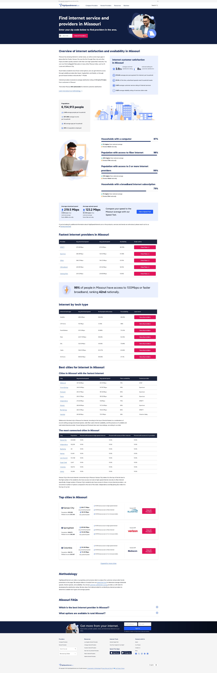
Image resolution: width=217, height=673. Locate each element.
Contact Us (137, 647)
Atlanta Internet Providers (90, 656)
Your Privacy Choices (119, 668)
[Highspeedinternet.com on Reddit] (145, 654)
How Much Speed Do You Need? (117, 645)
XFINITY (62, 247)
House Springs (64, 387)
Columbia (63, 467)
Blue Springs (63, 410)
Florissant (63, 392)
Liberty (62, 471)
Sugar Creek (63, 462)
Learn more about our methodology (70, 91)
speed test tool (101, 582)
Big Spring (63, 449)
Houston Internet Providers (90, 647)
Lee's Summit (63, 458)
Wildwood (63, 383)
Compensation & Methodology (94, 668)
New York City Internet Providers (91, 650)
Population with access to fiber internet (129, 152)
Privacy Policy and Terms (106, 668)
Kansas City (63, 440)
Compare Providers (92, 5)
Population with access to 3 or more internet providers (129, 168)
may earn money (64, 1)
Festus (62, 396)
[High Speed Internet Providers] (69, 5)
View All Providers (147, 511)
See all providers (142, 317)
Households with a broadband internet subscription (129, 184)
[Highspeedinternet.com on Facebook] (136, 654)
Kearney (62, 453)
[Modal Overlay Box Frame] (108, 627)
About (136, 642)
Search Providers (80, 36)
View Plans (141, 247)
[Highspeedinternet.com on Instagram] (142, 654)
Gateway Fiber (64, 273)
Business (126, 5)
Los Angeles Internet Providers (91, 642)
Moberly (62, 405)
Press (136, 650)
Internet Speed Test (114, 642)
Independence (64, 401)
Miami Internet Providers (89, 653)
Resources (117, 5)
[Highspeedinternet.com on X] (139, 654)
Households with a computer (129, 138)
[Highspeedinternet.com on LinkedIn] (147, 654)
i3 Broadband (64, 267)
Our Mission (138, 645)
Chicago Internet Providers (90, 645)
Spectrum (63, 254)
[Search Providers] (75, 649)
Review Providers (106, 5)
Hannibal (62, 414)
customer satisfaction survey (98, 585)
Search (154, 5)
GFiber (62, 260)
